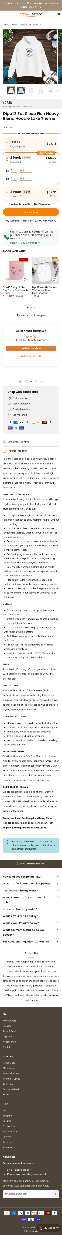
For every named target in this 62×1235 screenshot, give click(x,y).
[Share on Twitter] (31, 381)
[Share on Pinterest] (36, 381)
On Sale (7, 1047)
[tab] (27, 307)
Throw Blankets (11, 1073)
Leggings (7, 1036)
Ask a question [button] (31, 356)
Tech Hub (8, 1084)
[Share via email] (41, 381)
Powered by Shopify (31, 1227)
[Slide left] (5, 90)
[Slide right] (57, 90)
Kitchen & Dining (11, 1078)
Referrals (8, 1142)
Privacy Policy (10, 1131)
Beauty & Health (11, 1089)
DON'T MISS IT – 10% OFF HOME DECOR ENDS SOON (31, 5)
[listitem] (31, 864)
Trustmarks (9, 1147)
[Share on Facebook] (20, 381)
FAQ (5, 1110)
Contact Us (9, 1126)
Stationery (8, 1068)
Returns (7, 1121)
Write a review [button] (31, 348)
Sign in (13, 242)
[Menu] (4, 14)
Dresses (7, 1026)
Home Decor (9, 1063)
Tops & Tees (9, 1031)
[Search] (51, 14)
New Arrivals (9, 1020)
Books (6, 1094)
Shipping (7, 106)
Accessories (9, 1041)
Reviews (7, 1136)
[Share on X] (25, 381)
